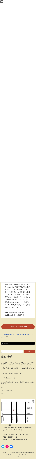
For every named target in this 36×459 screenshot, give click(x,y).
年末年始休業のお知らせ (8, 378)
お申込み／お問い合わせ (18, 327)
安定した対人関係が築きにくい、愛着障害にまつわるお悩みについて (17, 382)
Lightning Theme (18, 454)
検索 (29, 351)
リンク (2, 393)
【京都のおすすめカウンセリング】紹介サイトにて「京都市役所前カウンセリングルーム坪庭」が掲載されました (17, 363)
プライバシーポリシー (6, 390)
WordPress (10, 454)
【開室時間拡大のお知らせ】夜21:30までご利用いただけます (17, 368)
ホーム (2, 387)
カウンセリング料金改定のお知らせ (11, 373)
